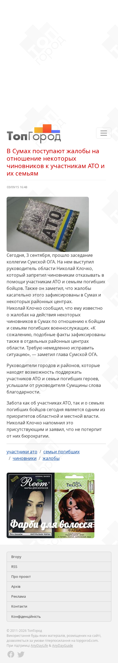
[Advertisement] (59, 59)
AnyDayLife (39, 645)
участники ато (22, 452)
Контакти (19, 606)
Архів (15, 586)
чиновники (24, 458)
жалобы (51, 458)
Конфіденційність (26, 616)
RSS (14, 566)
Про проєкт (21, 576)
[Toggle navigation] (103, 133)
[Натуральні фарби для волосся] (50, 505)
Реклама (18, 596)
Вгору (16, 556)
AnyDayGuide (62, 645)
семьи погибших (61, 452)
